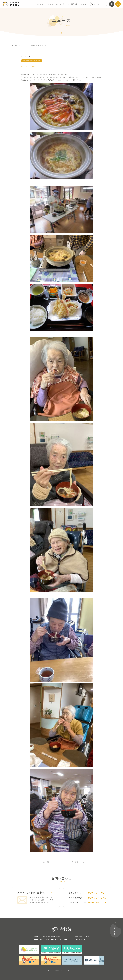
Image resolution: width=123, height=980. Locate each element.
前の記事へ (47, 862)
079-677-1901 (99, 4)
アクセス (83, 4)
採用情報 (74, 4)
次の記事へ (76, 862)
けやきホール (64, 4)
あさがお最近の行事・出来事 (31, 61)
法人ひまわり (40, 4)
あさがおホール (52, 4)
